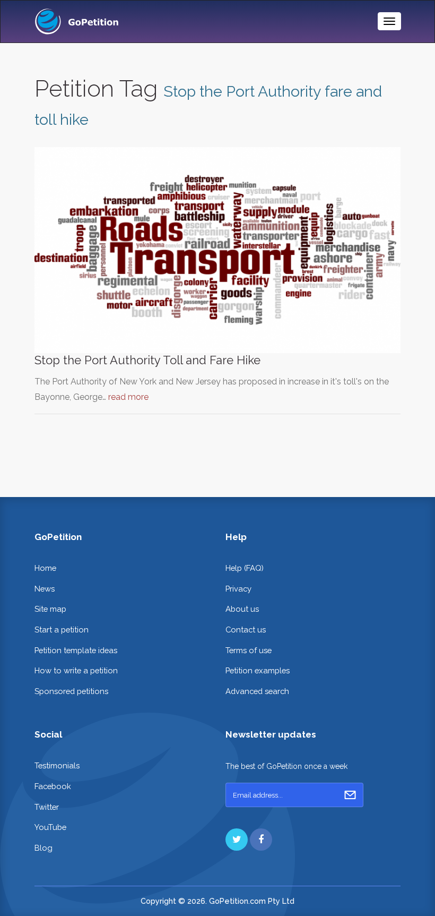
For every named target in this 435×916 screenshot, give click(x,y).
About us (242, 608)
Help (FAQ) (244, 567)
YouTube (50, 827)
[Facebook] (261, 839)
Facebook (52, 786)
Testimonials (57, 765)
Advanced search (257, 691)
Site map (50, 608)
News (44, 588)
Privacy (238, 588)
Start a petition (61, 629)
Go (350, 795)
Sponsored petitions (71, 691)
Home (45, 567)
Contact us (245, 629)
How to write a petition (76, 670)
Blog (43, 847)
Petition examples (257, 670)
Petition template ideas (75, 650)
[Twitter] (236, 839)
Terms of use (248, 650)
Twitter (46, 806)
